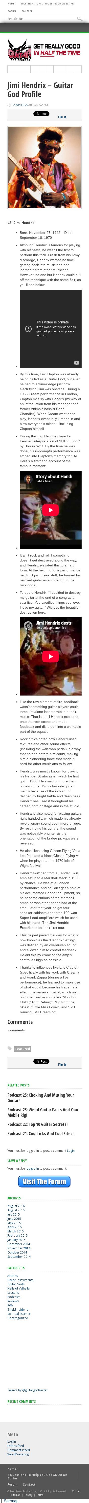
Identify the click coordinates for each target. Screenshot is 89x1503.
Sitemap (15, 1495)
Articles (12, 1276)
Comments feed (18, 1450)
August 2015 (16, 1210)
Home (11, 3)
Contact (27, 11)
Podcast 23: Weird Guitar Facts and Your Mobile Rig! (42, 1112)
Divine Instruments (20, 1280)
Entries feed (15, 1446)
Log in (11, 1441)
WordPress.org (18, 1454)
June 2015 (14, 1219)
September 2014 (19, 1257)
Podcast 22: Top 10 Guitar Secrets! (37, 1124)
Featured (22, 1049)
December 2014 (18, 1244)
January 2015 (16, 1240)
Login (71, 1151)
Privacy (28, 1495)
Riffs (10, 1305)
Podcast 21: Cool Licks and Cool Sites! (40, 1133)
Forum (12, 11)
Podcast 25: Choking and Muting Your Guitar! (40, 1097)
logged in (32, 1168)
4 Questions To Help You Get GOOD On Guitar (47, 3)
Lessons (13, 1293)
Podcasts (13, 1297)
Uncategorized (17, 1318)
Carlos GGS (20, 105)
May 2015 (14, 1223)
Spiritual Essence (19, 1314)
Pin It (62, 117)
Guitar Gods (15, 1284)
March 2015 (15, 1231)
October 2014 (17, 1252)
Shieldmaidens (17, 1309)
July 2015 (13, 1214)
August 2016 (16, 1206)
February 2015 (17, 1235)
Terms (40, 1495)
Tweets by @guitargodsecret (27, 1390)
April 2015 (14, 1227)
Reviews (13, 1301)
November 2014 (18, 1248)
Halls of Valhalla (18, 1288)
